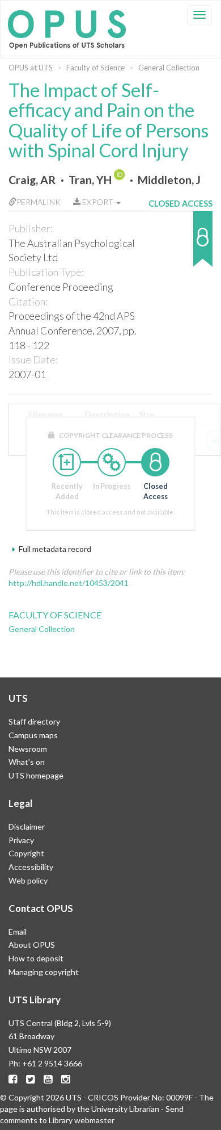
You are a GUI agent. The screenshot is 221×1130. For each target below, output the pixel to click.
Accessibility (30, 867)
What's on (26, 762)
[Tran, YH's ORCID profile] (120, 179)
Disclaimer (26, 826)
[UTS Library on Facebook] (13, 1079)
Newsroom (27, 749)
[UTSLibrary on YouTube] (48, 1079)
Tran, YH (90, 179)
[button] (180, 244)
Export (97, 202)
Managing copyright (43, 972)
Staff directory (34, 721)
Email (17, 931)
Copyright (26, 853)
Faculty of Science (95, 67)
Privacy (21, 840)
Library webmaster (81, 1120)
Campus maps (33, 735)
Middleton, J (169, 179)
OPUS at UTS (30, 67)
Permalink (38, 202)
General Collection (168, 67)
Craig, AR (32, 179)
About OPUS (31, 944)
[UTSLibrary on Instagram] (65, 1079)
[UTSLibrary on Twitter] (30, 1079)
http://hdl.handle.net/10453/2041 (68, 583)
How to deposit (35, 958)
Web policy (28, 880)
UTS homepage (35, 775)
